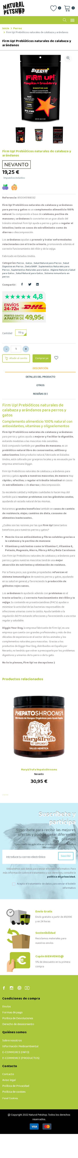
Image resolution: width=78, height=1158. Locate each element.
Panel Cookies (10, 1098)
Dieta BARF (31, 267)
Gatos (29, 263)
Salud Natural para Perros (48, 263)
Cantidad (7, 333)
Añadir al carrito (18, 358)
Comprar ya (41, 358)
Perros (17, 28)
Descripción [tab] (40, 368)
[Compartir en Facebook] (22, 284)
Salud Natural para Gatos (29, 273)
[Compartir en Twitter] (29, 284)
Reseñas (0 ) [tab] (40, 394)
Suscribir (66, 856)
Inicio (5, 28)
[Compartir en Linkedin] (37, 284)
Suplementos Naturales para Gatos (30, 270)
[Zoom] (68, 58)
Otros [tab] (40, 385)
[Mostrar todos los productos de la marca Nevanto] (17, 164)
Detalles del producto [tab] (40, 377)
